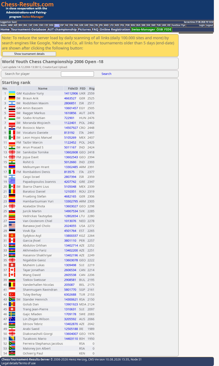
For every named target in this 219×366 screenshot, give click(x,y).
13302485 (71, 167)
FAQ (95, 29)
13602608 (71, 152)
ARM (10, 25)
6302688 (70, 294)
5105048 (70, 186)
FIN (71, 25)
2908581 (70, 279)
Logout (209, 25)
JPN (101, 25)
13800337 (71, 235)
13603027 (71, 206)
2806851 (70, 103)
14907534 (71, 211)
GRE (86, 25)
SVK (148, 25)
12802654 (71, 216)
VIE (168, 25)
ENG (57, 25)
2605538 (70, 275)
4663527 (70, 98)
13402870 (71, 324)
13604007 (71, 333)
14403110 (71, 338)
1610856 (70, 113)
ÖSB (160, 29)
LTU (112, 25)
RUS (138, 25)
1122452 (70, 142)
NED (117, 25)
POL (122, 25)
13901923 (71, 304)
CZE (46, 25)
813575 (69, 172)
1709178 (70, 314)
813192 (69, 132)
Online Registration (115, 29)
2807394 (70, 176)
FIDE (167, 29)
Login (202, 25)
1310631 (70, 309)
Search (106, 73)
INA (91, 25)
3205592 (70, 319)
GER (81, 25)
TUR (159, 25)
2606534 (70, 270)
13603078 (71, 260)
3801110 (70, 240)
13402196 (71, 255)
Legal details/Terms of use (18, 363)
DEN (51, 25)
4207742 (70, 181)
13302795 (71, 201)
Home (5, 29)
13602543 (71, 157)
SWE (153, 25)
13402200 (71, 250)
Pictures (84, 29)
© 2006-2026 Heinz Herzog (68, 359)
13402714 (71, 245)
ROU (133, 25)
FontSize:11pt (178, 25)
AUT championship (62, 29)
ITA (96, 25)
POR (128, 25)
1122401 (70, 123)
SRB (143, 25)
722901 (69, 118)
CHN (35, 25)
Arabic (3, 25)
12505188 (71, 329)
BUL (25, 25)
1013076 (70, 221)
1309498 (70, 265)
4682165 (70, 196)
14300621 (71, 299)
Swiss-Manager (143, 29)
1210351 (70, 191)
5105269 (70, 137)
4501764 (70, 230)
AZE (15, 25)
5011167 (70, 147)
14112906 (71, 93)
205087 (69, 284)
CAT (30, 25)
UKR (164, 25)
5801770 (70, 289)
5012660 (70, 162)
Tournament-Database (28, 29)
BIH (20, 25)
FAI (66, 25)
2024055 (70, 226)
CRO (41, 25)
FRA (76, 25)
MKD (106, 25)
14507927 (71, 127)
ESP (62, 25)
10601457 (71, 108)
